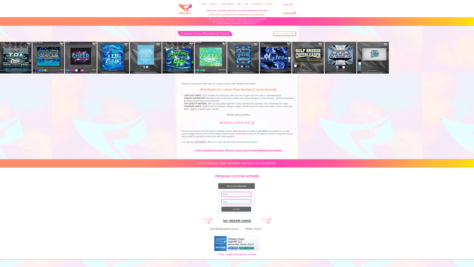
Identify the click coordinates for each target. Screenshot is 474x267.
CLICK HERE (200, 142)
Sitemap (252, 254)
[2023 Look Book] (253, 122)
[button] (227, 4)
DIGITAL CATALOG (235, 122)
